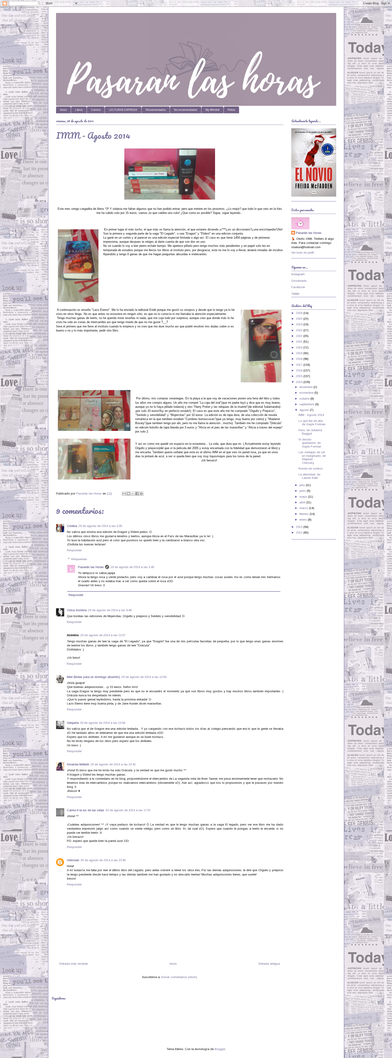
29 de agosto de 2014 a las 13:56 (102, 722)
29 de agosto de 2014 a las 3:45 (132, 567)
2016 (299, 370)
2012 (299, 532)
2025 (299, 318)
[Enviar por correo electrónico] (124, 493)
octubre (304, 398)
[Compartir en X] (132, 493)
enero (303, 519)
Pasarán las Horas (91, 567)
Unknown (73, 860)
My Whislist (212, 109)
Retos (231, 109)
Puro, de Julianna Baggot (310, 431)
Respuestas (79, 559)
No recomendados (185, 109)
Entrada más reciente (73, 963)
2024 (299, 324)
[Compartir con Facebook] (137, 493)
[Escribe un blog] (128, 493)
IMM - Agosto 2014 (311, 415)
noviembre (306, 392)
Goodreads (299, 280)
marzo (304, 508)
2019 (299, 353)
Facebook (298, 287)
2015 (299, 376)
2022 (299, 336)
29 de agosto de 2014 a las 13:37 (102, 635)
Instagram (298, 274)
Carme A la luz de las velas (85, 810)
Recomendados (156, 109)
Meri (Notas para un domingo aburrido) (93, 677)
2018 (299, 359)
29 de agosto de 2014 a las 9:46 (110, 610)
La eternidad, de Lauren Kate (309, 476)
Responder (74, 550)
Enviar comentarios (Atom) (179, 977)
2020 (299, 347)
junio (303, 490)
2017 (299, 364)
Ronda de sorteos (311, 468)
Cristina (72, 526)
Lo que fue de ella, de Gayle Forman (312, 422)
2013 (299, 527)
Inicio (63, 109)
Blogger (220, 1049)
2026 (299, 313)
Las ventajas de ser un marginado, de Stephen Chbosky (312, 457)
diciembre (306, 387)
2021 (299, 341)
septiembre (307, 404)
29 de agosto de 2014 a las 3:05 (100, 526)
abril (302, 502)
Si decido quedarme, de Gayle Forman (310, 443)
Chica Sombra (77, 610)
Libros (79, 109)
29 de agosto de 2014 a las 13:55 (144, 677)
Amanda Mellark (78, 764)
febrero (304, 514)
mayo (303, 496)
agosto (304, 410)
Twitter (295, 293)
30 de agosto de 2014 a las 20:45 (103, 860)
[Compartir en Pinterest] (141, 493)
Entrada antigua (269, 963)
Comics (95, 109)
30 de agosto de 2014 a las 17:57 (128, 810)
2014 (299, 382)
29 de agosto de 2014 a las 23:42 (113, 764)
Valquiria (73, 722)
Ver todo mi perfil (302, 252)
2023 (299, 330)
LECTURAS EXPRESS (123, 109)
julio (302, 485)
